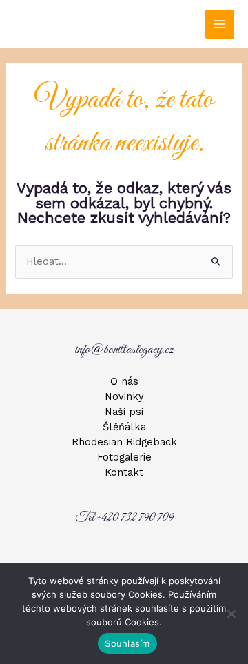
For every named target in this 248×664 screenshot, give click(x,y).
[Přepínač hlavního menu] (219, 24)
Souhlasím (127, 643)
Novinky (124, 396)
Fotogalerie (124, 457)
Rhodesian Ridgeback (124, 442)
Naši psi (124, 411)
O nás (124, 381)
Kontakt (124, 472)
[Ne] (231, 614)
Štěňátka (124, 427)
